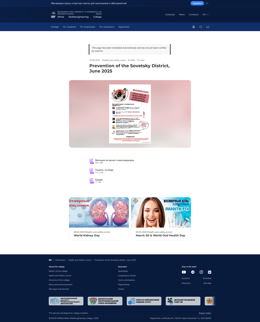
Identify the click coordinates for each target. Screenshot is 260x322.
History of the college (58, 271)
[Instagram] (201, 272)
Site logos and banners (59, 289)
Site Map (207, 283)
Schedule (170, 14)
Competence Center (127, 275)
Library (121, 289)
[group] (50, 301)
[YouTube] (184, 272)
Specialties (123, 271)
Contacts (193, 14)
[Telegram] (192, 272)
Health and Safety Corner (60, 275)
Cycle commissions (126, 280)
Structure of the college (59, 280)
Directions (186, 283)
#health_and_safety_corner (114, 60)
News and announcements (60, 284)
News (182, 14)
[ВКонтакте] (209, 272)
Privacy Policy (205, 313)
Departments (124, 284)
